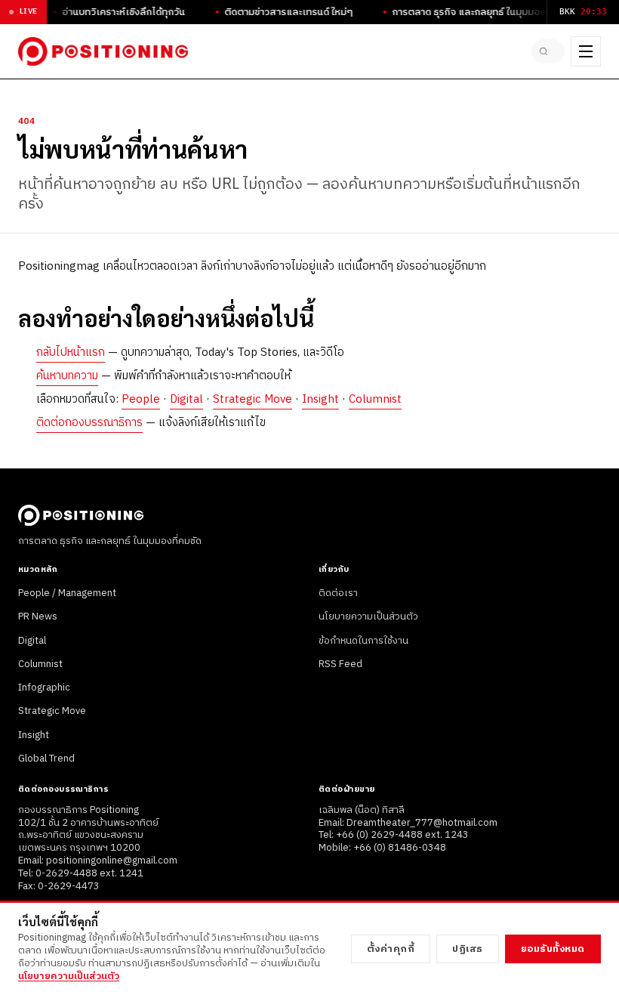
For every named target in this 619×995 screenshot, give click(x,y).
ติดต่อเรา (338, 593)
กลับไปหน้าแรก (70, 352)
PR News (37, 616)
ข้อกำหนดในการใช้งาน (363, 640)
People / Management (67, 593)
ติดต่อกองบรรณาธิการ (89, 422)
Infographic (44, 687)
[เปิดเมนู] (586, 51)
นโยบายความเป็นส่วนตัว (368, 616)
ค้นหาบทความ (67, 375)
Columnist (375, 399)
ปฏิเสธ (467, 949)
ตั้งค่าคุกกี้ (391, 949)
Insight (320, 399)
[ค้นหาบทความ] (548, 51)
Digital (186, 399)
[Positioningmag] (103, 51)
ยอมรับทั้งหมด (553, 949)
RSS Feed (340, 664)
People (141, 399)
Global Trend (46, 758)
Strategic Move (252, 399)
